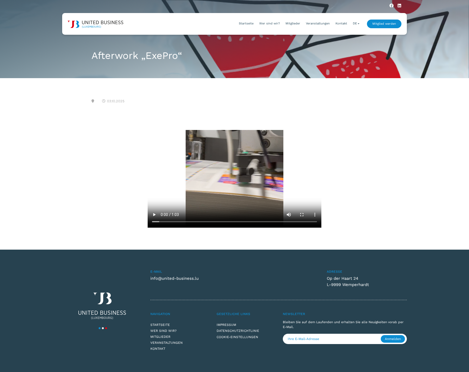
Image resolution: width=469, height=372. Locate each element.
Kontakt (341, 23)
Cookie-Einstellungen (237, 337)
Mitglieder (293, 23)
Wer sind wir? (269, 23)
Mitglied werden (384, 24)
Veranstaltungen (318, 23)
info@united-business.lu (174, 278)
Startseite (246, 23)
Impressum (226, 325)
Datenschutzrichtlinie (238, 331)
